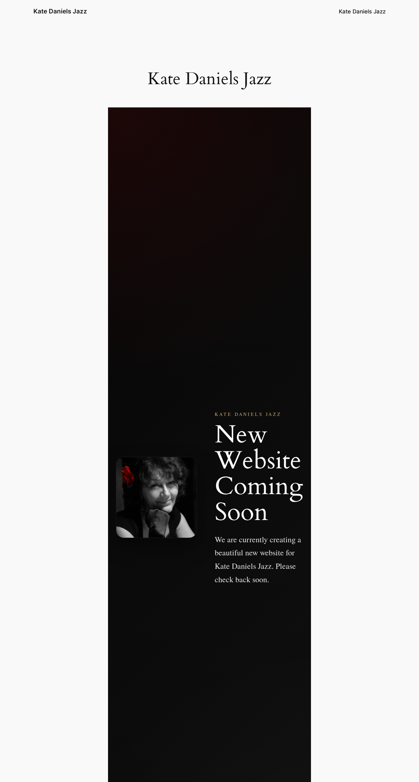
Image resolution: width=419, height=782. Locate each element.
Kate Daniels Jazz (60, 11)
